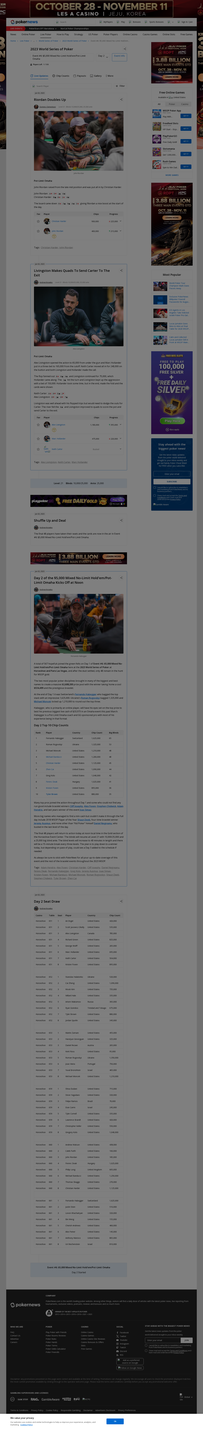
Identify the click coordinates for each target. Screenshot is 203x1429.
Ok (115, 1421)
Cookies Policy (26, 1424)
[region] (101, 1421)
